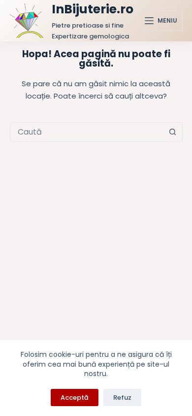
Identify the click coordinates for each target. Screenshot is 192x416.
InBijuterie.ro (92, 9)
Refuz (122, 397)
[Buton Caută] (172, 132)
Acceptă (75, 397)
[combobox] (86, 132)
